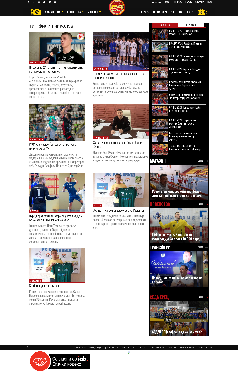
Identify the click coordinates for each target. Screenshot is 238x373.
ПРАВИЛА (188, 2)
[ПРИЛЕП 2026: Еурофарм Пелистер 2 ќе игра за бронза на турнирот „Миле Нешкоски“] (160, 47)
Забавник (35, 280)
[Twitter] (44, 2)
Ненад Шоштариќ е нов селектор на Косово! (177, 279)
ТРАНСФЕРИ (101, 137)
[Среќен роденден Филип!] (57, 265)
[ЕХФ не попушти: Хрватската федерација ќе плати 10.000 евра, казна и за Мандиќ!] (179, 227)
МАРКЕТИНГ (199, 2)
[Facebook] (33, 2)
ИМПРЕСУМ (178, 2)
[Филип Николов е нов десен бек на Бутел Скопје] (121, 121)
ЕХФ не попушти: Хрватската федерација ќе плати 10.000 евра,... (177, 236)
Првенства (74, 12)
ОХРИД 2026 (160, 12)
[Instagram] (39, 2)
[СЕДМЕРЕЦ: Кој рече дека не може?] (179, 320)
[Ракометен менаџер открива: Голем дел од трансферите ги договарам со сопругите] (179, 184)
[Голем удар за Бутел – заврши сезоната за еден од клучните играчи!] (121, 51)
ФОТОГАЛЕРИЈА (187, 347)
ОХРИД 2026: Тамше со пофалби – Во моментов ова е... (186, 109)
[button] (28, 2)
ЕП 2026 (144, 12)
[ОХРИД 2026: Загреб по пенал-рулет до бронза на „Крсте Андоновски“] (160, 124)
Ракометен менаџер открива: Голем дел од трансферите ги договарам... (177, 193)
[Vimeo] (49, 2)
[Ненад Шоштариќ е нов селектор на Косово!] (179, 270)
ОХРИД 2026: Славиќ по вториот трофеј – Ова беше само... (184, 32)
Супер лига (100, 68)
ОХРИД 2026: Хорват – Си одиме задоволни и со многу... (185, 70)
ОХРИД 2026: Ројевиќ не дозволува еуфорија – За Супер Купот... (186, 57)
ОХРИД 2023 (37, 62)
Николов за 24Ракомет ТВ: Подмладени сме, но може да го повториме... (56, 69)
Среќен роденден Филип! (44, 285)
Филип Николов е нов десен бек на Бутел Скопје (117, 144)
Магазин (93, 12)
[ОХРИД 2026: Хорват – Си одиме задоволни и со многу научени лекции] (160, 72)
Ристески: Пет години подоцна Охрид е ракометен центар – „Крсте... (183, 136)
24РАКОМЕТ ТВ (205, 347)
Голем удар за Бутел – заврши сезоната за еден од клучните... (119, 75)
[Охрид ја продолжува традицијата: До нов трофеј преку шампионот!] (160, 98)
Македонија (52, 12)
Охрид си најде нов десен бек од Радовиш (118, 209)
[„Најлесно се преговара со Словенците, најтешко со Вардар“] (160, 149)
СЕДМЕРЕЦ (171, 347)
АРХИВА (209, 2)
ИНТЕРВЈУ (176, 12)
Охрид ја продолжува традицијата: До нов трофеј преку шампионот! (186, 96)
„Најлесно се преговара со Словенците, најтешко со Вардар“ (185, 147)
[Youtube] (55, 2)
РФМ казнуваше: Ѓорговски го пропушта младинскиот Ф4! (53, 146)
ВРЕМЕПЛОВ (158, 347)
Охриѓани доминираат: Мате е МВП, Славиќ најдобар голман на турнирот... (186, 85)
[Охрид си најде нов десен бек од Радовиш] (121, 190)
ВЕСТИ (189, 12)
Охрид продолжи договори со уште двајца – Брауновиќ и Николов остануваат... (55, 217)
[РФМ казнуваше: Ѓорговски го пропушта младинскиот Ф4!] (57, 122)
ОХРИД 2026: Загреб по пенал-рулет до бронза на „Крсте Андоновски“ (184, 123)
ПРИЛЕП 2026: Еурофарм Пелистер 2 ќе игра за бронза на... (186, 45)
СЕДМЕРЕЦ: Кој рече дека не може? (177, 331)
